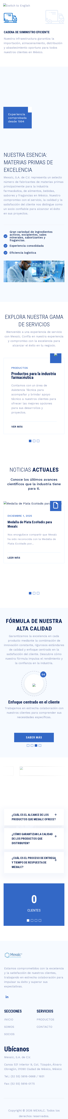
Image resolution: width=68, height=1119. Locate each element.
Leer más (14, 557)
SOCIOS (9, 1034)
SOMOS (9, 1027)
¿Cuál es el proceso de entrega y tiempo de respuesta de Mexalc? (34, 862)
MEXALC (39, 1110)
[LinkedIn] (7, 997)
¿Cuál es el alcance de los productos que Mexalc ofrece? (34, 817)
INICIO (8, 1019)
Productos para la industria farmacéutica (33, 375)
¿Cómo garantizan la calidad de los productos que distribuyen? (32, 838)
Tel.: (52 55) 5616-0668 (20, 1076)
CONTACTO (44, 1027)
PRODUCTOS (45, 1019)
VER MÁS (17, 426)
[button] (30, 441)
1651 (41, 1076)
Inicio (58, 21)
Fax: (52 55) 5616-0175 (19, 1083)
